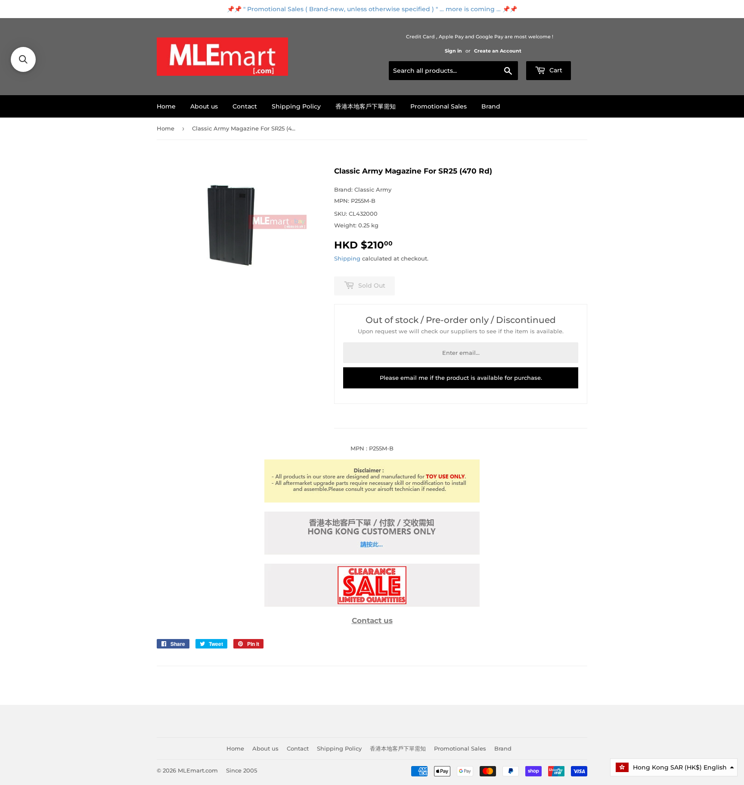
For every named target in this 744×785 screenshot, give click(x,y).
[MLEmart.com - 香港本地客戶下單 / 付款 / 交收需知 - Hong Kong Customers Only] (372, 552)
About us (204, 106)
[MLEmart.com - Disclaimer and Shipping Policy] (372, 500)
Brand (490, 106)
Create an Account (497, 51)
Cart (555, 70)
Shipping (347, 258)
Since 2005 (241, 770)
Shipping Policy (296, 106)
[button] (674, 767)
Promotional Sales (438, 106)
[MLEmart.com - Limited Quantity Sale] (372, 604)
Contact (244, 106)
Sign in (453, 51)
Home (166, 106)
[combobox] (453, 70)
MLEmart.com (198, 770)
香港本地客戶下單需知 (365, 106)
